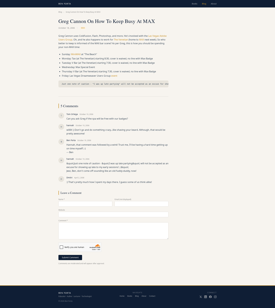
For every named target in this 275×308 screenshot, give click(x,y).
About (214, 3)
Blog (204, 3)
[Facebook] (210, 297)
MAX (83, 28)
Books (194, 3)
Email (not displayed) (123, 199)
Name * (61, 199)
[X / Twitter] (200, 297)
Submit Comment (70, 257)
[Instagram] (215, 297)
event (114, 75)
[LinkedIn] (205, 297)
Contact (152, 296)
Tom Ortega (72, 114)
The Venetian (121, 39)
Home (122, 296)
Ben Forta (64, 3)
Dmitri (69, 177)
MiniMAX (76, 54)
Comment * (63, 220)
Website (61, 210)
